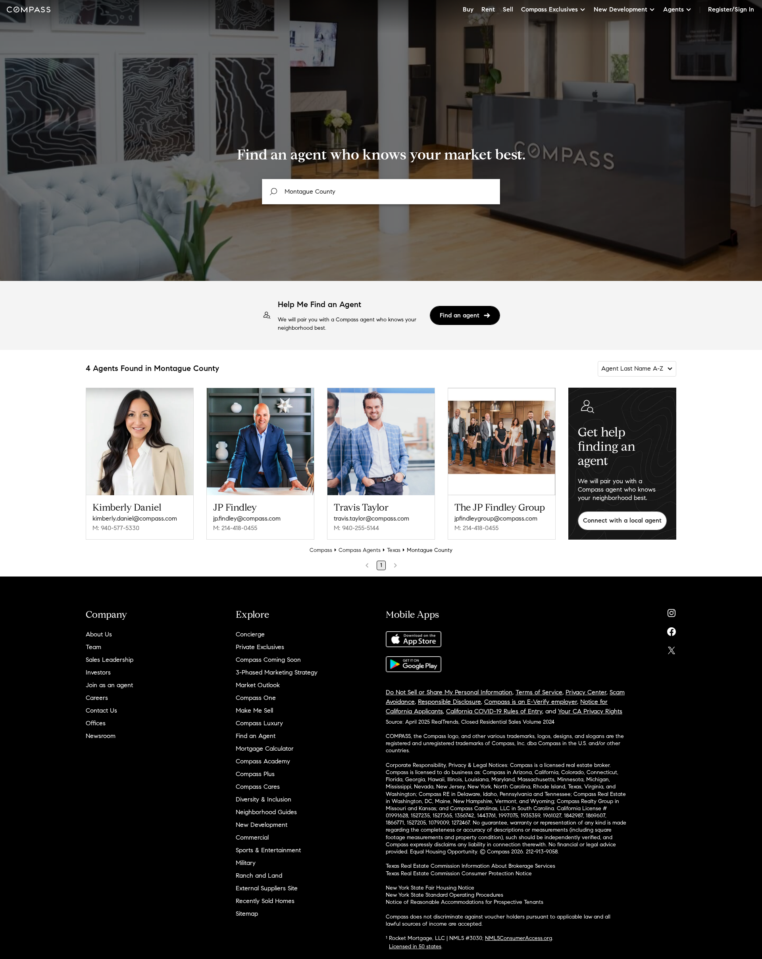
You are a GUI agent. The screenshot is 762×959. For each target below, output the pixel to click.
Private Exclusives (260, 647)
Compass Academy (263, 761)
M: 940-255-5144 (356, 528)
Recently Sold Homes (265, 901)
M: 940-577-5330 (115, 528)
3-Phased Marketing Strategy (277, 672)
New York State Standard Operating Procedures (444, 895)
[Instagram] (671, 611)
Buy (468, 9)
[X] (671, 648)
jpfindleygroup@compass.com (495, 518)
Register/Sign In (731, 9)
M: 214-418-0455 (235, 528)
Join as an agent (109, 685)
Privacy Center (586, 692)
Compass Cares (258, 786)
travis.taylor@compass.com (371, 518)
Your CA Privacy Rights (590, 711)
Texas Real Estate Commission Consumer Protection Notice (459, 873)
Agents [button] (673, 9)
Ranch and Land (259, 875)
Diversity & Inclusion (263, 799)
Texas (393, 550)
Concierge (250, 634)
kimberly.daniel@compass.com (134, 518)
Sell (508, 9)
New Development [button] (620, 9)
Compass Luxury (259, 723)
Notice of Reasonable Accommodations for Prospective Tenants (464, 902)
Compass (321, 550)
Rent (488, 9)
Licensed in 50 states (415, 946)
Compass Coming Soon (268, 659)
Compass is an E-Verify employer (530, 701)
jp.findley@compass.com (247, 518)
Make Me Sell (254, 710)
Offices (96, 723)
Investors (98, 672)
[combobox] (381, 191)
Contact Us (101, 710)
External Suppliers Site (267, 888)
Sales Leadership (109, 659)
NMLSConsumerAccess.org (518, 938)
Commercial (252, 837)
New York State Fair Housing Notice (430, 887)
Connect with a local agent (622, 520)
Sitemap (247, 913)
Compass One (256, 697)
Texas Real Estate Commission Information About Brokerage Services (470, 866)
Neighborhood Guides (266, 812)
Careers (97, 697)
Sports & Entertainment (268, 850)
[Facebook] (671, 630)
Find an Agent (255, 736)
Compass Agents (360, 550)
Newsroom (100, 736)
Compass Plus (255, 774)
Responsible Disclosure (449, 701)
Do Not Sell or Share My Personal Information (449, 692)
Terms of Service (539, 692)
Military (246, 863)
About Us (99, 634)
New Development (261, 824)
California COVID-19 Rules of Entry (494, 711)
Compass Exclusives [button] (549, 9)
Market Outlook (258, 685)
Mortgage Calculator (265, 748)
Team (93, 647)
